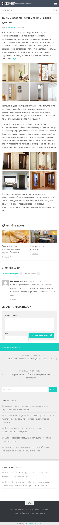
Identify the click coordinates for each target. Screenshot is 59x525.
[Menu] (55, 3)
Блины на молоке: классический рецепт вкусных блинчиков (11, 249)
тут (14, 58)
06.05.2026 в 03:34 (39, 281)
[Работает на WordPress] (23, 513)
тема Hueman (41, 513)
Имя (7, 333)
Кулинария (7, 10)
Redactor (12, 27)
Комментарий (11, 315)
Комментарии (13, 273)
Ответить (14, 299)
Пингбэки (33, 273)
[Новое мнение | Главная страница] (23, 3)
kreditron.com (35, 523)
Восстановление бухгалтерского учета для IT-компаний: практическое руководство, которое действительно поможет (28, 418)
